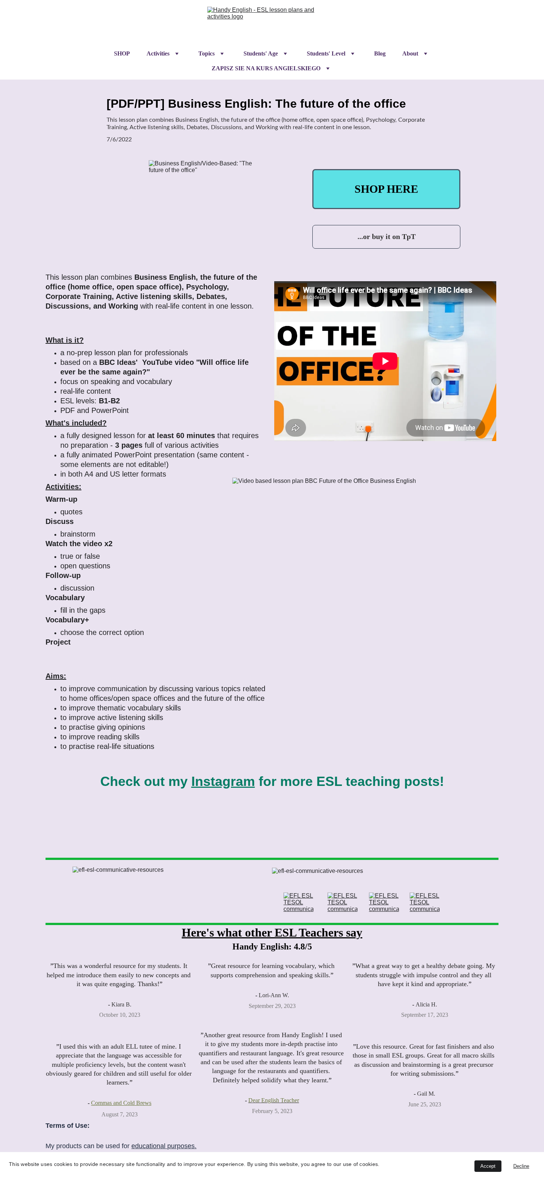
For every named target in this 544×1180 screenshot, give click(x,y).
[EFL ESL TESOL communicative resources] (298, 902)
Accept (488, 1166)
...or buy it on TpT (386, 236)
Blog (380, 53)
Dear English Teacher (273, 1100)
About (410, 53)
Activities (158, 53)
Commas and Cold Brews (121, 1103)
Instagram (223, 781)
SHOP (122, 53)
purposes (181, 1146)
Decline (521, 1166)
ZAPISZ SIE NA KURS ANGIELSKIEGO (266, 68)
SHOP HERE (386, 189)
